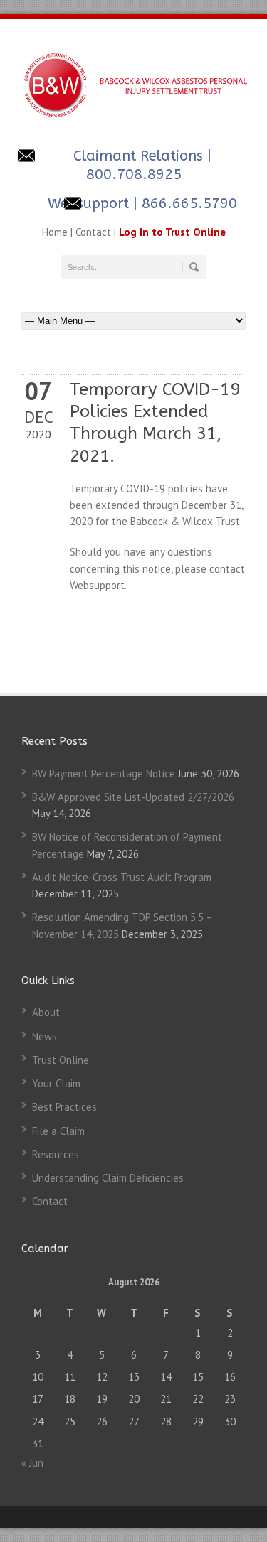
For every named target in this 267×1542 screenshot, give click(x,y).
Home (55, 232)
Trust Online (60, 1060)
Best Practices (64, 1107)
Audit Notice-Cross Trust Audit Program (121, 877)
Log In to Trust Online (172, 232)
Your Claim (56, 1083)
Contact (93, 232)
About (46, 1012)
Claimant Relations (138, 156)
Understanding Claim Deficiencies (108, 1178)
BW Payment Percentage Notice (103, 773)
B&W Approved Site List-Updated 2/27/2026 (133, 797)
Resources (55, 1154)
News (44, 1036)
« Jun (32, 1463)
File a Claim (58, 1131)
